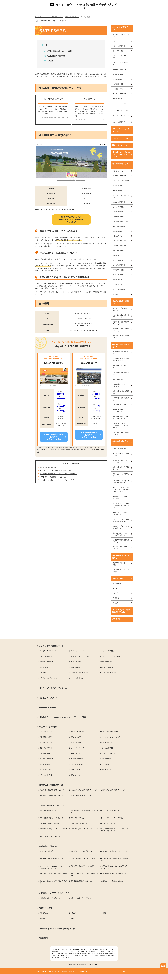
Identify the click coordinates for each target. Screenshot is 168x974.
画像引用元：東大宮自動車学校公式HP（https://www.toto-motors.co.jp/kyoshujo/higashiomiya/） (96, 385)
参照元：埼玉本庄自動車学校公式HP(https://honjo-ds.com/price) (55, 209)
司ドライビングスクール (120, 110)
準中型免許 (116, 598)
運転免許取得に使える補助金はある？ (121, 454)
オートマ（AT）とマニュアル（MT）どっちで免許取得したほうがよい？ (121, 489)
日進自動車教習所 (118, 89)
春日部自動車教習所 (119, 185)
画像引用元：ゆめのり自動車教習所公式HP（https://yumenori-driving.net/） (56, 385)
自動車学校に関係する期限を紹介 (121, 392)
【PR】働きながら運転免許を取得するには (53, 477)
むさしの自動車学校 (119, 122)
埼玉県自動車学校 (118, 74)
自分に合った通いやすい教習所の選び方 (121, 527)
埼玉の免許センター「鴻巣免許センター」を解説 (121, 359)
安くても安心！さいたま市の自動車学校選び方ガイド (56, 470)
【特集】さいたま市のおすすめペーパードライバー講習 (57, 480)
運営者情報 (116, 619)
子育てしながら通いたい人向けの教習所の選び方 (121, 520)
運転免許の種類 (117, 578)
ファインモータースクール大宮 (121, 57)
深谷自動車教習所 (118, 190)
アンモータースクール (119, 41)
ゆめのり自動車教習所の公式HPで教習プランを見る (53, 436)
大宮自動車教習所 (118, 79)
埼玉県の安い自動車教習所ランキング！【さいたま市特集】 (58, 474)
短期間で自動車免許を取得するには (121, 541)
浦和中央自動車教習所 (119, 69)
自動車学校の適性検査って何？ (121, 366)
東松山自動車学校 (118, 270)
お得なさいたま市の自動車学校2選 (71, 346)
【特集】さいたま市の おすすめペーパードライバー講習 (121, 154)
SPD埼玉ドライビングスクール (121, 35)
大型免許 (115, 588)
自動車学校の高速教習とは (121, 405)
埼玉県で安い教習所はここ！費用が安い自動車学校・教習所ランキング (71, 219)
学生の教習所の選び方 (119, 448)
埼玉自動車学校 (117, 294)
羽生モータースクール (119, 171)
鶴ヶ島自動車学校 (118, 275)
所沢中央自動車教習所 (119, 176)
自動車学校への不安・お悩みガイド (121, 557)
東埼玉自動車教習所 (119, 260)
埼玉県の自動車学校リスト (48, 467)
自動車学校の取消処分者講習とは (121, 571)
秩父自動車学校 (117, 236)
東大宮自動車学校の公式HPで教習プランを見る (89, 434)
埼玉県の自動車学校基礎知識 (121, 302)
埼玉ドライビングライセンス (121, 116)
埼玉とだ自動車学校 (119, 289)
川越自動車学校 (117, 255)
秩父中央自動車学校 (119, 216)
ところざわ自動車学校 (119, 241)
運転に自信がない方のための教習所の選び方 (121, 513)
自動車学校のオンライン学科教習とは (121, 385)
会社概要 (50, 61)
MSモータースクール (119, 145)
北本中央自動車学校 (119, 226)
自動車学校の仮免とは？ (120, 379)
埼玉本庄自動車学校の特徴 (56, 56)
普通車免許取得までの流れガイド (121, 346)
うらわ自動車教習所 (119, 51)
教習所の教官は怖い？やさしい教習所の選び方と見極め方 (121, 505)
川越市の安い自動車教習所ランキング (121, 323)
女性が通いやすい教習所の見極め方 (121, 548)
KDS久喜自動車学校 (119, 265)
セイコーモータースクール (121, 221)
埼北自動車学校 (117, 279)
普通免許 (115, 603)
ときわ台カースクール (120, 138)
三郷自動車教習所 (118, 212)
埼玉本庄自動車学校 (119, 250)
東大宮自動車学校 (118, 84)
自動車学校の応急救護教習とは (121, 399)
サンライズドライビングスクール (121, 130)
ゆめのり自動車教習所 (119, 93)
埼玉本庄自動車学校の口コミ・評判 (59, 51)
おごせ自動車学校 (118, 207)
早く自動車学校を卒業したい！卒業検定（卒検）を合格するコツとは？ (121, 425)
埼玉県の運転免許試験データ (121, 353)
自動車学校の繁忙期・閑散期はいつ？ (121, 468)
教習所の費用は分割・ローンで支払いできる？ (121, 461)
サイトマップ (125, 971)
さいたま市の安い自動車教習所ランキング (121, 316)
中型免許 (115, 593)
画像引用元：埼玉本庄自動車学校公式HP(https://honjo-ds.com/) (71, 180)
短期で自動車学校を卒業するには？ (121, 433)
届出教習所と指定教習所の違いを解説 (121, 497)
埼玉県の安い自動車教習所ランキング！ (121, 309)
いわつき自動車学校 (119, 46)
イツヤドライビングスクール (121, 104)
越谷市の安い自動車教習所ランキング (121, 330)
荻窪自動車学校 (117, 98)
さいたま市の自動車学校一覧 (121, 28)
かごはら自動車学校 (119, 202)
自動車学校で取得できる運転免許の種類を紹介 (121, 482)
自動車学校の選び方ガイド (121, 442)
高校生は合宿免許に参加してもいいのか (121, 475)
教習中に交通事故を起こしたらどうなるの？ (121, 410)
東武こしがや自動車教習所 (121, 180)
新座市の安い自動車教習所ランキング (121, 336)
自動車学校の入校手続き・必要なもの (121, 373)
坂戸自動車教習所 (118, 231)
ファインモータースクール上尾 (121, 196)
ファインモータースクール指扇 (121, 63)
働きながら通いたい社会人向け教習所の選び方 (121, 534)
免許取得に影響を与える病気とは (121, 564)
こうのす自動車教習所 (119, 245)
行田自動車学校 (117, 284)
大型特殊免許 (117, 583)
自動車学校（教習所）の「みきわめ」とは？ (120, 417)
